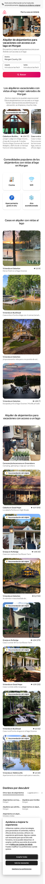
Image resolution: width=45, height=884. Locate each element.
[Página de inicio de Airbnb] (4, 12)
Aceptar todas (21, 857)
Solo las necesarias (22, 863)
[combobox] (22, 59)
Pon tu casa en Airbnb (30, 12)
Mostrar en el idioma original (29, 5)
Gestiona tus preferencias (22, 869)
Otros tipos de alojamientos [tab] (13, 793)
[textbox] (12, 67)
